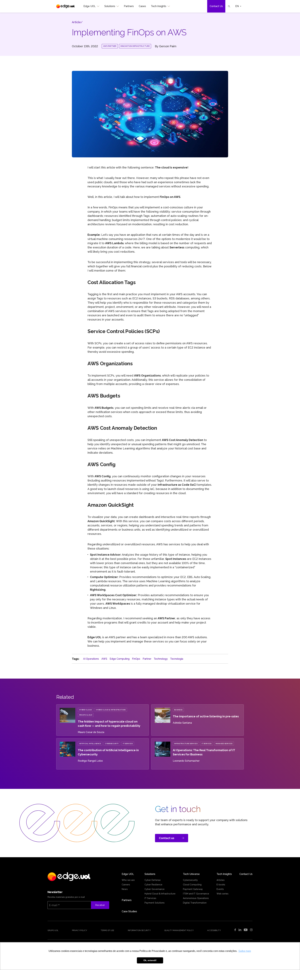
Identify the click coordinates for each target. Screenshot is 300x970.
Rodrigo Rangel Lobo (90, 760)
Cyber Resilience (153, 884)
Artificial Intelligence (90, 743)
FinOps (136, 658)
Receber (100, 905)
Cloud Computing (192, 884)
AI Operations (91, 658)
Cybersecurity (112, 743)
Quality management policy (179, 930)
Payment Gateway (193, 889)
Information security (139, 930)
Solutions (109, 6)
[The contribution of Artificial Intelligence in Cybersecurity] (67, 755)
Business (178, 710)
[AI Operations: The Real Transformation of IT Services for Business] (162, 755)
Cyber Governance (155, 889)
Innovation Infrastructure (135, 46)
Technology (161, 658)
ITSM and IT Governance (196, 893)
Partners (129, 6)
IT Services (128, 743)
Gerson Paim (167, 46)
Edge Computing (120, 658)
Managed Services (224, 743)
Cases (142, 6)
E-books (221, 884)
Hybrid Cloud (85, 710)
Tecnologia (176, 658)
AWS (104, 658)
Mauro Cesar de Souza (91, 732)
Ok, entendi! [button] (150, 960)
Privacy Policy (79, 930)
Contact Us (216, 6)
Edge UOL (89, 6)
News (125, 889)
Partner (147, 658)
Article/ (77, 22)
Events (220, 889)
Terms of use (107, 930)
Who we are (128, 880)
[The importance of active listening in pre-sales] (162, 721)
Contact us (166, 838)
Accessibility (214, 930)
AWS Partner (109, 46)
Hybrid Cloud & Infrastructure (111, 710)
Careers (126, 884)
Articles (221, 880)
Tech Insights (158, 6)
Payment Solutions (155, 902)
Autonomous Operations (196, 898)
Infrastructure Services (186, 743)
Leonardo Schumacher (186, 760)
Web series (222, 893)
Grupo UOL (53, 930)
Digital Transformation (195, 902)
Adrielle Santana (182, 722)
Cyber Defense (153, 880)
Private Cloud (85, 715)
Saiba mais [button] (244, 951)
